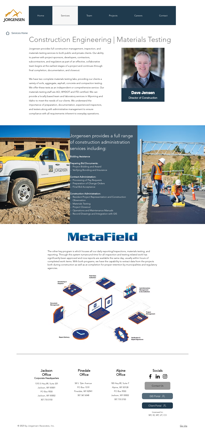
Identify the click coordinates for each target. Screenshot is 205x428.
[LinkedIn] (158, 376)
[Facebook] (150, 376)
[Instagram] (165, 376)
